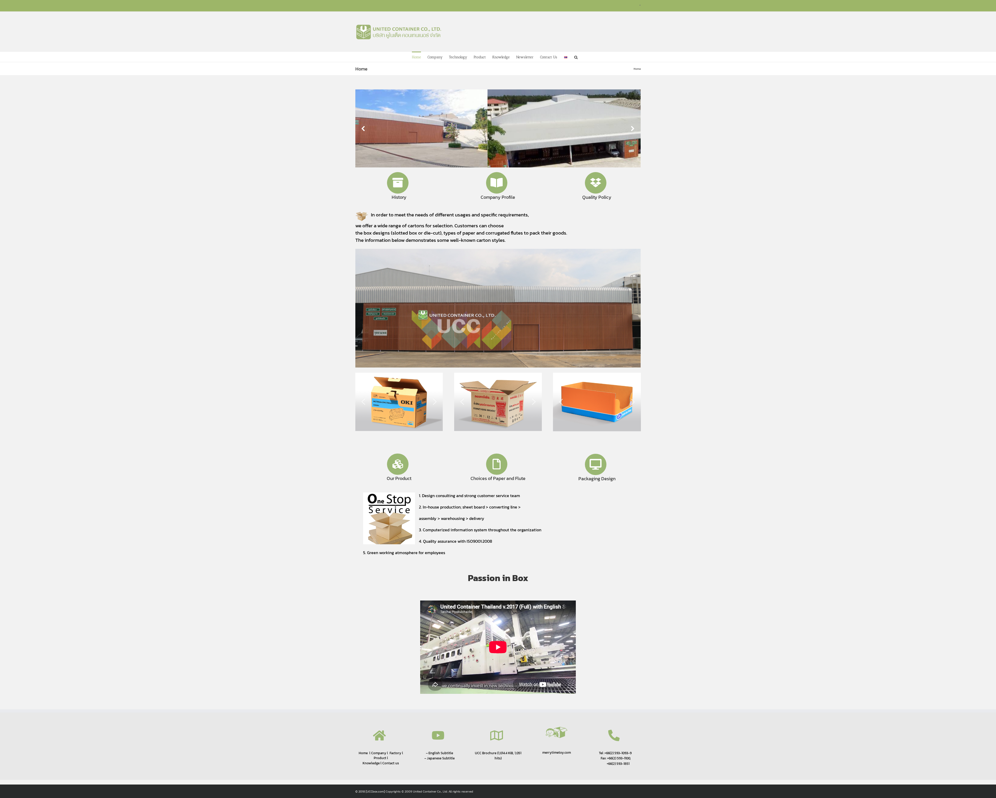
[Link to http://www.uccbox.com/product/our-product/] (398, 464)
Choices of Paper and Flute (498, 478)
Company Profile (498, 197)
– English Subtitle (439, 752)
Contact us (390, 763)
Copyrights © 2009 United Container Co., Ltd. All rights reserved (429, 791)
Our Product (399, 478)
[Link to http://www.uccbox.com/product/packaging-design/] (595, 464)
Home (363, 752)
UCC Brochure (485, 752)
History (399, 197)
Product (380, 757)
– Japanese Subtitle (439, 758)
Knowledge (371, 763)
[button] (576, 57)
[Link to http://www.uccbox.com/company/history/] (398, 183)
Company (378, 753)
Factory (395, 753)
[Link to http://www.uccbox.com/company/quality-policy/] (595, 183)
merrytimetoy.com (556, 752)
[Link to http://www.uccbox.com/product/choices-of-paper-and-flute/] (497, 464)
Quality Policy (596, 197)
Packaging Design (596, 478)
